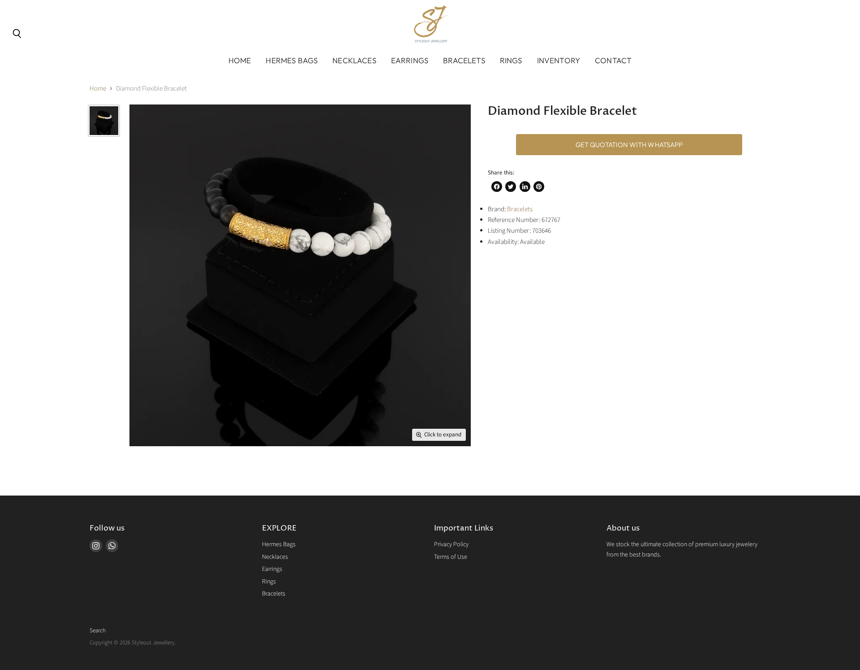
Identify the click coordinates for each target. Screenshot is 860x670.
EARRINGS (409, 60)
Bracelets (520, 209)
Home (239, 60)
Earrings (272, 569)
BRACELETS (464, 60)
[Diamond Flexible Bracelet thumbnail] (104, 120)
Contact (613, 60)
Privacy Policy (451, 544)
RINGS (511, 60)
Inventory (558, 60)
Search (98, 630)
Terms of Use (450, 557)
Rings (269, 581)
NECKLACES (354, 60)
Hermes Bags (279, 544)
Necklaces (275, 557)
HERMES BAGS (292, 60)
